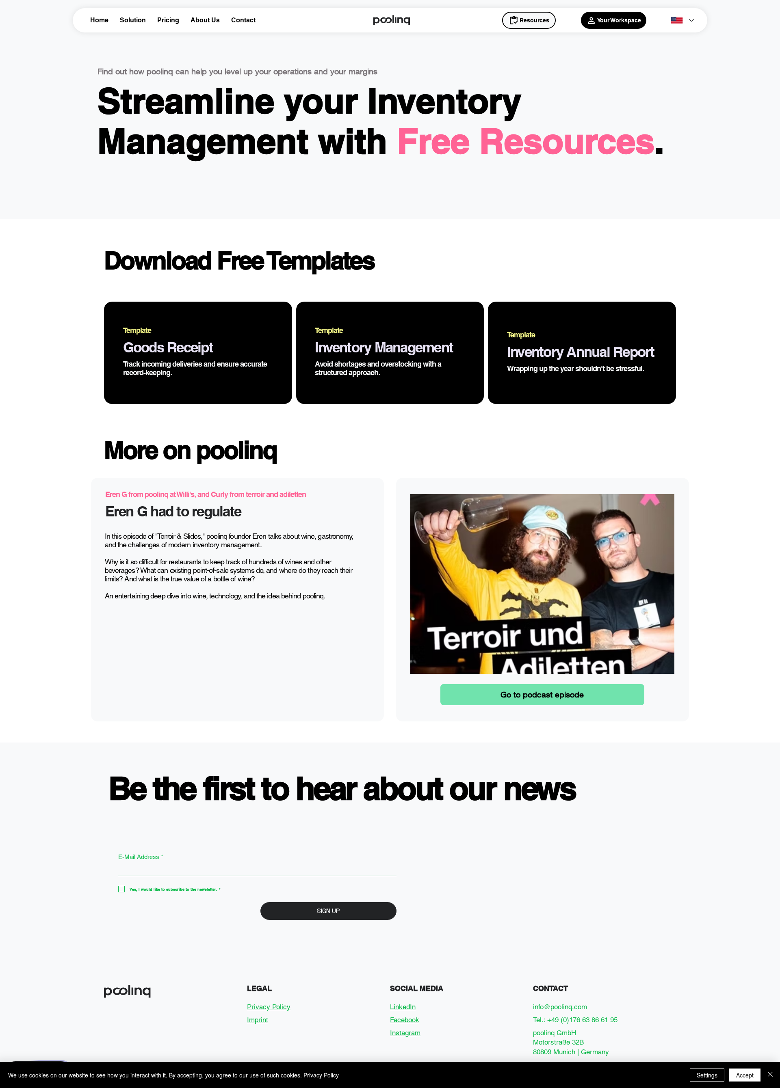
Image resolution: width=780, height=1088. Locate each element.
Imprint (257, 1020)
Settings (707, 1075)
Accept (745, 1075)
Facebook (404, 1020)
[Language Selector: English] (682, 20)
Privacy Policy (268, 1007)
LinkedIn (403, 1007)
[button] (133, 20)
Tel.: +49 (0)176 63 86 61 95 (575, 1020)
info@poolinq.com (560, 1007)
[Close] (770, 1075)
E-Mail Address (140, 856)
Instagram (405, 1033)
